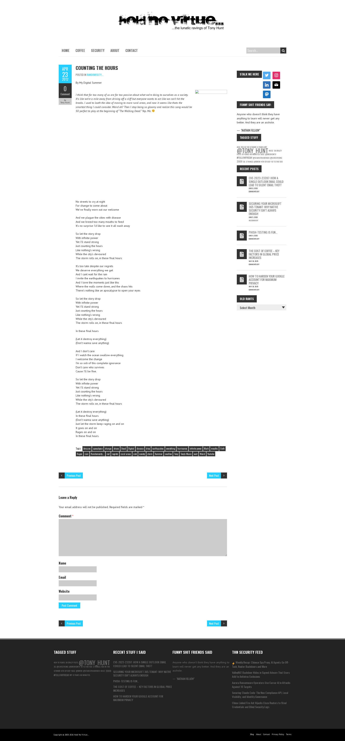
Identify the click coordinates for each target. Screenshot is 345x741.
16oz (262, 154)
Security (97, 50)
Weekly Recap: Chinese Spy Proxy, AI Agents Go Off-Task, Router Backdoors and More (260, 664)
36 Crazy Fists (71, 662)
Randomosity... (95, 75)
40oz (271, 150)
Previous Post (74, 475)
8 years (76, 675)
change (108, 448)
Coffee (80, 50)
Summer (159, 454)
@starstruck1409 (261, 157)
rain (86, 454)
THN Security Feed (247, 652)
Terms (288, 734)
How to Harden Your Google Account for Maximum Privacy (267, 279)
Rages (79, 454)
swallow (168, 454)
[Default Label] (267, 85)
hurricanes (182, 448)
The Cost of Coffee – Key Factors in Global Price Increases (264, 254)
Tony (176, 454)
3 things (249, 161)
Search (283, 50)
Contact (131, 50)
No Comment (253, 220)
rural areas (126, 454)
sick (135, 454)
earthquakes (158, 448)
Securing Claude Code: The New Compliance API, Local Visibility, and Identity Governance (260, 694)
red (108, 454)
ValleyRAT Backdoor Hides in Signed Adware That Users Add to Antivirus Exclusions (261, 674)
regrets (115, 454)
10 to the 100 (277, 161)
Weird (202, 454)
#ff (71, 675)
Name (62, 563)
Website (64, 591)
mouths (214, 448)
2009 (239, 161)
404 (55, 662)
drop (148, 448)
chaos (116, 448)
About (114, 50)
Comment (65, 94)
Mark (206, 448)
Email (62, 577)
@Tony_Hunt (252, 150)
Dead (123, 448)
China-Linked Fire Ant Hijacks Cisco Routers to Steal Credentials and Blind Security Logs (259, 705)
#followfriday (244, 157)
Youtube (210, 454)
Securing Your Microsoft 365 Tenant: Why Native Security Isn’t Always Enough (265, 208)
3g (244, 161)
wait (195, 454)
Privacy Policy (278, 734)
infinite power (196, 448)
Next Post (214, 475)
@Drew (257, 161)
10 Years (245, 154)
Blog (252, 734)
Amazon (87, 448)
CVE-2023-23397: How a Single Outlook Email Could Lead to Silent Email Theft (266, 181)
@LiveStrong (276, 157)
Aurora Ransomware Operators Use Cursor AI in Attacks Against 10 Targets (261, 685)
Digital (131, 448)
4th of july (266, 161)
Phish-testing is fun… (263, 232)
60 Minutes (255, 154)
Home (65, 50)
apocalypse (98, 448)
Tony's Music (185, 454)
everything (170, 448)
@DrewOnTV (270, 154)
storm (150, 454)
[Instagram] (276, 75)
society (142, 454)
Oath (222, 448)
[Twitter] (267, 75)
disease (140, 448)
